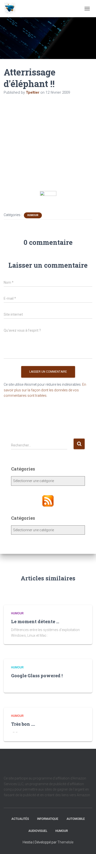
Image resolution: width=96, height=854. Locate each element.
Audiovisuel (37, 831)
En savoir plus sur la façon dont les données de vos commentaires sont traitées (45, 390)
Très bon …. (23, 724)
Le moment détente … (35, 621)
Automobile (75, 819)
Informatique (47, 819)
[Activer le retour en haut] (86, 844)
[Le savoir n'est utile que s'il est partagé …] (12, 8)
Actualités (20, 819)
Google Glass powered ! (37, 675)
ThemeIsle (65, 842)
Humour (32, 215)
